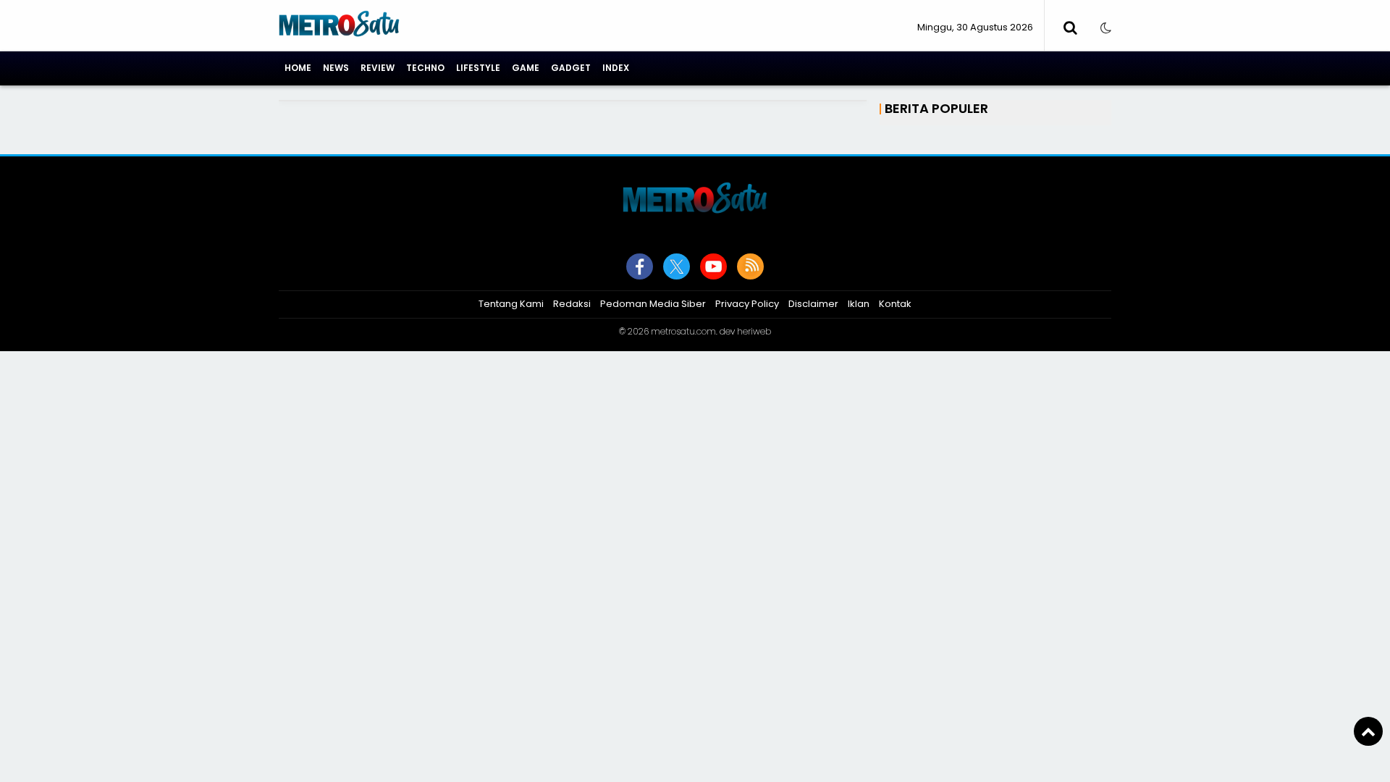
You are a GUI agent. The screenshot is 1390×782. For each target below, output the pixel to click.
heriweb (754, 331)
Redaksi (572, 304)
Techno (425, 68)
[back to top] (1368, 731)
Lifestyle (478, 68)
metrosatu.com (683, 331)
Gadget (571, 68)
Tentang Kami (511, 304)
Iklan (858, 304)
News (336, 68)
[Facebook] (639, 266)
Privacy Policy (747, 304)
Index (615, 68)
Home (298, 68)
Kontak (895, 304)
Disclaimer (813, 304)
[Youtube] (713, 266)
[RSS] (750, 266)
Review (378, 68)
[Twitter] (676, 266)
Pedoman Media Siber (653, 304)
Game (525, 68)
